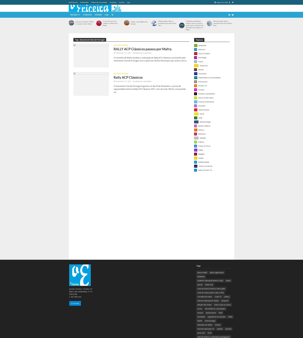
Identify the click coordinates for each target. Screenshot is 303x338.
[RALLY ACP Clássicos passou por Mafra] (91, 55)
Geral (125, 45)
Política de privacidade (99, 2)
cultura (226, 297)
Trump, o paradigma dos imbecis (139, 23)
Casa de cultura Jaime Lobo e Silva (210, 293)
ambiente (201, 276)
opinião (220, 329)
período (228, 329)
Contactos (113, 2)
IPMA (230, 317)
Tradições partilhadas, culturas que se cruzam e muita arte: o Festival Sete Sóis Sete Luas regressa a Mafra (195, 25)
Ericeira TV (75, 15)
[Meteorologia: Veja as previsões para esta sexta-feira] (154, 23)
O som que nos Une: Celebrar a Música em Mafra (110, 23)
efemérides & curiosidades (215, 309)
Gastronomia (211, 313)
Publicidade (84, 2)
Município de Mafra (204, 325)
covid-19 (218, 297)
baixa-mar (209, 284)
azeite (228, 280)
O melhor (87, 15)
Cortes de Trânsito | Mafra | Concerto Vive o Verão (84, 23)
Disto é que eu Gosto (222, 305)
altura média (202, 272)
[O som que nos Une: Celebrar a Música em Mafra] (99, 23)
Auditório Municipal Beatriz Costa (210, 280)
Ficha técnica (73, 2)
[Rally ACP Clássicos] (91, 83)
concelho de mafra (204, 297)
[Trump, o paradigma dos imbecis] (126, 23)
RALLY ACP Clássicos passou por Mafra (143, 49)
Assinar (122, 2)
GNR (220, 313)
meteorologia (210, 321)
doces (199, 309)
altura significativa (217, 272)
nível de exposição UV (205, 329)
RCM (209, 333)
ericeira (200, 313)
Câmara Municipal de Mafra (208, 301)
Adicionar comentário (143, 53)
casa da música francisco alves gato (211, 289)
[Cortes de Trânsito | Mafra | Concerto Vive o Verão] (71, 23)
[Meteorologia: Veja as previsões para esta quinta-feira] (209, 23)
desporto (224, 301)
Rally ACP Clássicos (128, 77)
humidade (201, 317)
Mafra (199, 321)
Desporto (118, 45)
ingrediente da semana (216, 317)
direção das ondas (204, 305)
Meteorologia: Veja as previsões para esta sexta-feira (167, 23)
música (218, 325)
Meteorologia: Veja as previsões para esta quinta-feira (222, 23)
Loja (128, 2)
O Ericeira (75, 303)
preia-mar (201, 333)
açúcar (200, 284)
